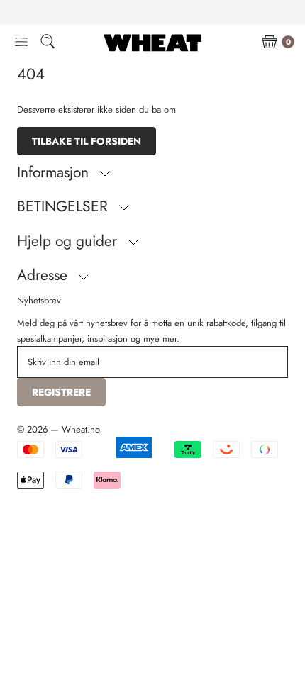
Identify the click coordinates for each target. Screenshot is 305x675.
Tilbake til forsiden (86, 141)
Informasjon (55, 172)
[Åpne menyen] (21, 42)
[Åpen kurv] (269, 42)
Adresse (44, 275)
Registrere (61, 392)
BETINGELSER (64, 206)
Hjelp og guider (69, 241)
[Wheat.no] (152, 42)
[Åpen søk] (47, 44)
